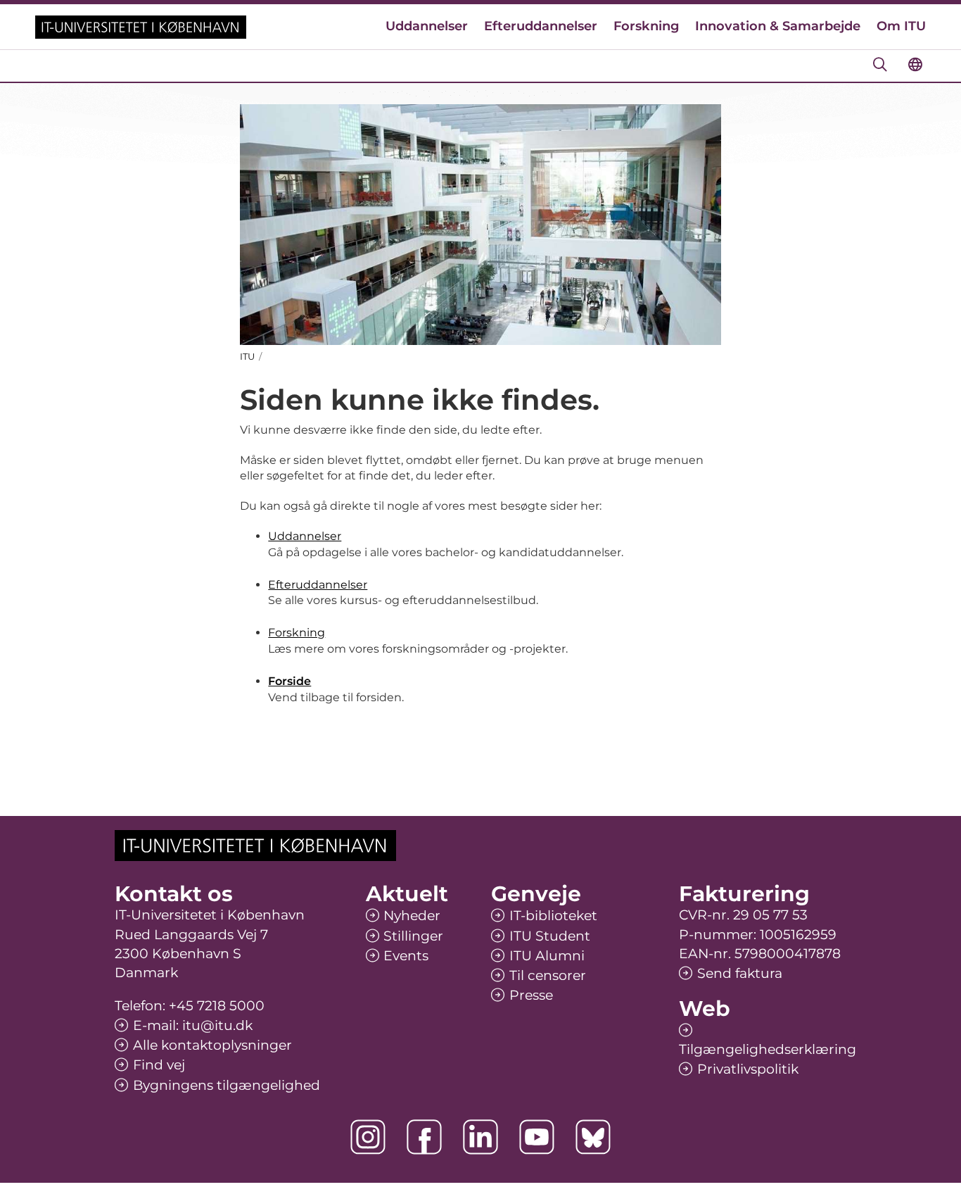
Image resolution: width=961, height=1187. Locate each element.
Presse (531, 995)
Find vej (159, 1065)
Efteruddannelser (540, 26)
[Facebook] (424, 1137)
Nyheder (411, 915)
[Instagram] (368, 1137)
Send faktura (739, 973)
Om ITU (901, 26)
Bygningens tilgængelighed (226, 1085)
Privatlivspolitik (747, 1069)
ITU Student (549, 936)
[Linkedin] (480, 1137)
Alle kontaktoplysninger (212, 1045)
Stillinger (413, 936)
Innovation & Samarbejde (777, 26)
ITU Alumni (547, 956)
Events (405, 956)
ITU (247, 356)
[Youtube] (537, 1137)
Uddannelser (427, 26)
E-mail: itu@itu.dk (193, 1025)
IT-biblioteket (553, 915)
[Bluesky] (593, 1137)
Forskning (646, 26)
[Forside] (140, 27)
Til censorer (547, 975)
